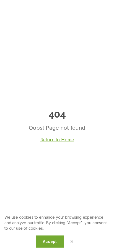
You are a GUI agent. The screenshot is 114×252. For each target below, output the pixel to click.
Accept (49, 241)
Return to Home (57, 139)
